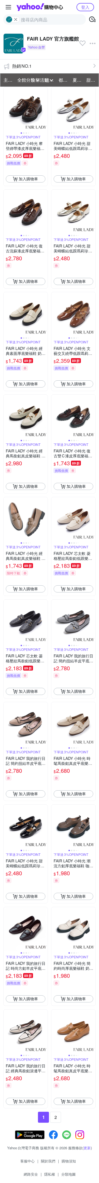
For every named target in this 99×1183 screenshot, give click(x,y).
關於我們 (48, 1161)
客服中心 (27, 1161)
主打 (8, 80)
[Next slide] (44, 109)
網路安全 (31, 1174)
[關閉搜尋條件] (15, 19)
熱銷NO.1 (22, 66)
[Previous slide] (7, 109)
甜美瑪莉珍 (91, 80)
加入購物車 (28, 178)
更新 (87, 1147)
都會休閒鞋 (64, 80)
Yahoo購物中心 (39, 7)
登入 (85, 7)
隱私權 (49, 1174)
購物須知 (69, 1161)
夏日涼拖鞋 (78, 80)
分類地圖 (68, 1174)
